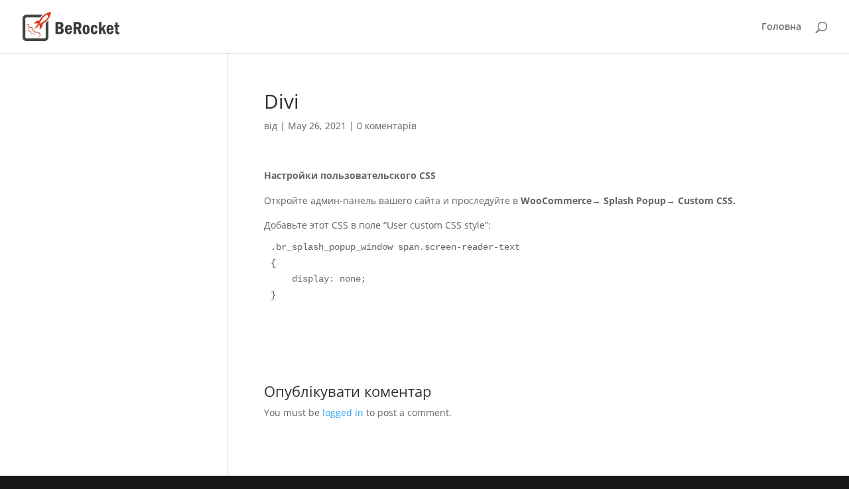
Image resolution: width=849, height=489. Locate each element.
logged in (342, 412)
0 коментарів (387, 125)
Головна (781, 27)
